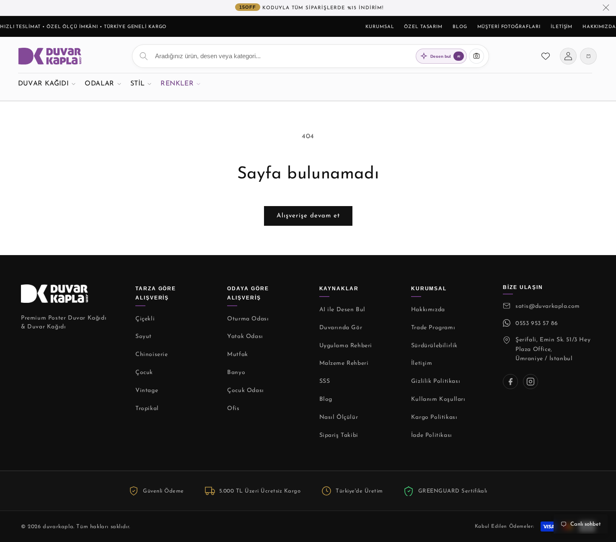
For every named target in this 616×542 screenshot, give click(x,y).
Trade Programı (433, 328)
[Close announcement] (606, 8)
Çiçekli (145, 319)
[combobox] (310, 56)
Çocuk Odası (245, 390)
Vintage (146, 390)
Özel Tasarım (423, 27)
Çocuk (144, 372)
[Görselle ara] (476, 56)
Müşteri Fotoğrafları (509, 27)
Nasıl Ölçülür (338, 417)
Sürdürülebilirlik (434, 346)
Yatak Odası (245, 336)
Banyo (236, 372)
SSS (324, 381)
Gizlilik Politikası (435, 381)
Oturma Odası (248, 319)
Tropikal (147, 408)
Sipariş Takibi (338, 435)
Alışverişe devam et (308, 216)
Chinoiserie (151, 354)
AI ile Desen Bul (342, 310)
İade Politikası (431, 435)
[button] (47, 83)
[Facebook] (510, 381)
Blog (460, 27)
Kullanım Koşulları (438, 399)
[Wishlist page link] (545, 56)
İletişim (561, 27)
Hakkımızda (599, 27)
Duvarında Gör (340, 328)
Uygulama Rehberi (346, 346)
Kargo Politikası (434, 417)
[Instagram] (530, 381)
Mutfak (237, 354)
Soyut (143, 336)
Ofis (233, 408)
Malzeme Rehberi (344, 363)
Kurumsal (379, 27)
